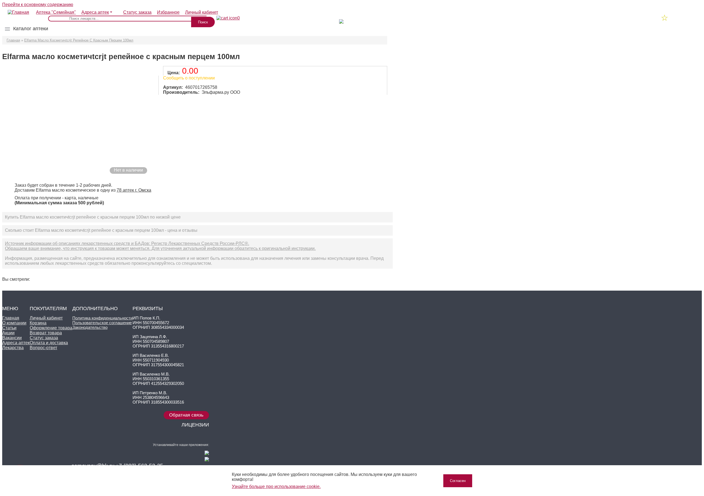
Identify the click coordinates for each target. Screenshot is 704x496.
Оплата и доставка (49, 342)
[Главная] (15, 9)
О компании (14, 323)
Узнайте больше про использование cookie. (276, 486)
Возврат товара (46, 332)
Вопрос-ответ (43, 347)
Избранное (168, 12)
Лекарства (13, 347)
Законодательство (90, 327)
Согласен (458, 481)
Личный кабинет (46, 318)
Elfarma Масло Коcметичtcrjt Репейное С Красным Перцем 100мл (78, 40)
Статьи (9, 328)
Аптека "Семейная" (56, 12)
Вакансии (12, 337)
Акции (8, 332)
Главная (13, 40)
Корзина (38, 323)
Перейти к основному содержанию (37, 4)
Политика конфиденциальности (102, 318)
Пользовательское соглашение (102, 322)
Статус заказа (137, 12)
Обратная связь (186, 415)
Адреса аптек (95, 12)
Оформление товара (51, 328)
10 (348, 18)
